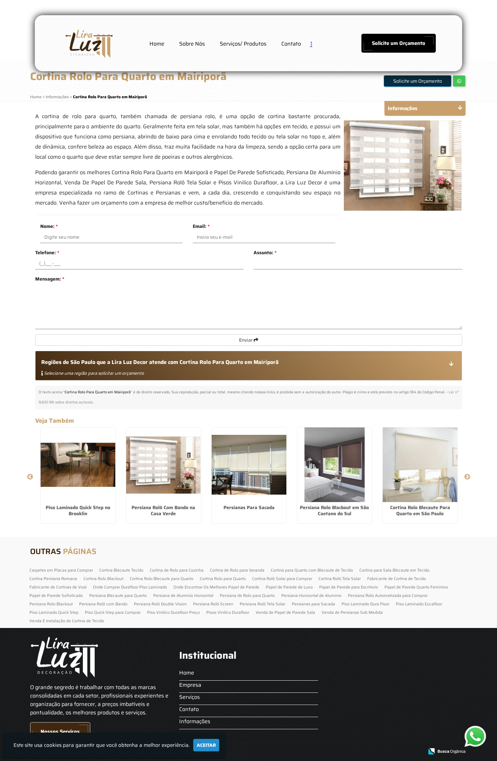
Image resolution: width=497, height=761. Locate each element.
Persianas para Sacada (313, 604)
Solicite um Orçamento (398, 43)
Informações (194, 721)
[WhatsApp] (475, 736)
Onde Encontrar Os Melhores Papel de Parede (216, 587)
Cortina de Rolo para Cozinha (177, 570)
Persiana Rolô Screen (213, 604)
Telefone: (47, 252)
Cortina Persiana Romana (53, 578)
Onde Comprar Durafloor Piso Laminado (130, 587)
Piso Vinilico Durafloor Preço (173, 612)
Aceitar (206, 745)
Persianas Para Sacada (249, 507)
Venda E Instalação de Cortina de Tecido (66, 621)
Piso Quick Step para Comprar (113, 612)
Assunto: (265, 252)
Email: (201, 226)
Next (467, 477)
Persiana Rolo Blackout (51, 604)
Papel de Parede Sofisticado (56, 595)
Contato (291, 44)
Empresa (190, 685)
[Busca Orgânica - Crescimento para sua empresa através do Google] (447, 750)
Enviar (246, 340)
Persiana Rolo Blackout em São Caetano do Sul (334, 510)
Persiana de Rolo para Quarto (247, 595)
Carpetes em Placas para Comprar (61, 570)
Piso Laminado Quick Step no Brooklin (78, 510)
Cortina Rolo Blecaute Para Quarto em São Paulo (420, 510)
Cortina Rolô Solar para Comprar (282, 578)
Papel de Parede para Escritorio (348, 587)
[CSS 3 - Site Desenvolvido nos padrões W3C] (392, 751)
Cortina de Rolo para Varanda (237, 570)
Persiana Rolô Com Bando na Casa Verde (163, 510)
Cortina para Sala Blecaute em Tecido (394, 570)
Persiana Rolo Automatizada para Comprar (388, 595)
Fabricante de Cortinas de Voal (58, 587)
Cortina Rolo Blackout (103, 578)
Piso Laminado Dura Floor (365, 604)
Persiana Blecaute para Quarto (118, 595)
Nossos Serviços (60, 732)
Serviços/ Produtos (243, 44)
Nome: (49, 226)
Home (156, 44)
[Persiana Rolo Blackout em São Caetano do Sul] (334, 464)
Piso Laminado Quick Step (53, 612)
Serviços (189, 697)
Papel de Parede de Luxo (289, 587)
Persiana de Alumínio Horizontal (183, 595)
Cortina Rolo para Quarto (223, 578)
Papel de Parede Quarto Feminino (416, 587)
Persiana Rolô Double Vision (160, 604)
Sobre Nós (192, 44)
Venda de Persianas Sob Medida (352, 612)
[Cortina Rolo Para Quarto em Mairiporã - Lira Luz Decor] (88, 43)
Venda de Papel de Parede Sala (285, 612)
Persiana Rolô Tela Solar (262, 604)
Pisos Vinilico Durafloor (227, 612)
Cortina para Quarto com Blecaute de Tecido (312, 570)
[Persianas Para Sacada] (249, 464)
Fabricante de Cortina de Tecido (396, 578)
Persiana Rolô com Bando (103, 604)
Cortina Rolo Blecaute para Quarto (161, 578)
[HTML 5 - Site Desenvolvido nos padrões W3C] (369, 751)
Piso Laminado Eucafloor (419, 604)
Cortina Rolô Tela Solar (339, 578)
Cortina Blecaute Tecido (121, 570)
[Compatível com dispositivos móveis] (415, 751)
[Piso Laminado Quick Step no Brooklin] (78, 464)
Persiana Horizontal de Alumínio (311, 595)
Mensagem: (49, 279)
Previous (30, 477)
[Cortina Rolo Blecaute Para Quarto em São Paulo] (420, 464)
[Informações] (316, 43)
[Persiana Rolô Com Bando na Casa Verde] (163, 464)
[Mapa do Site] (351, 751)
